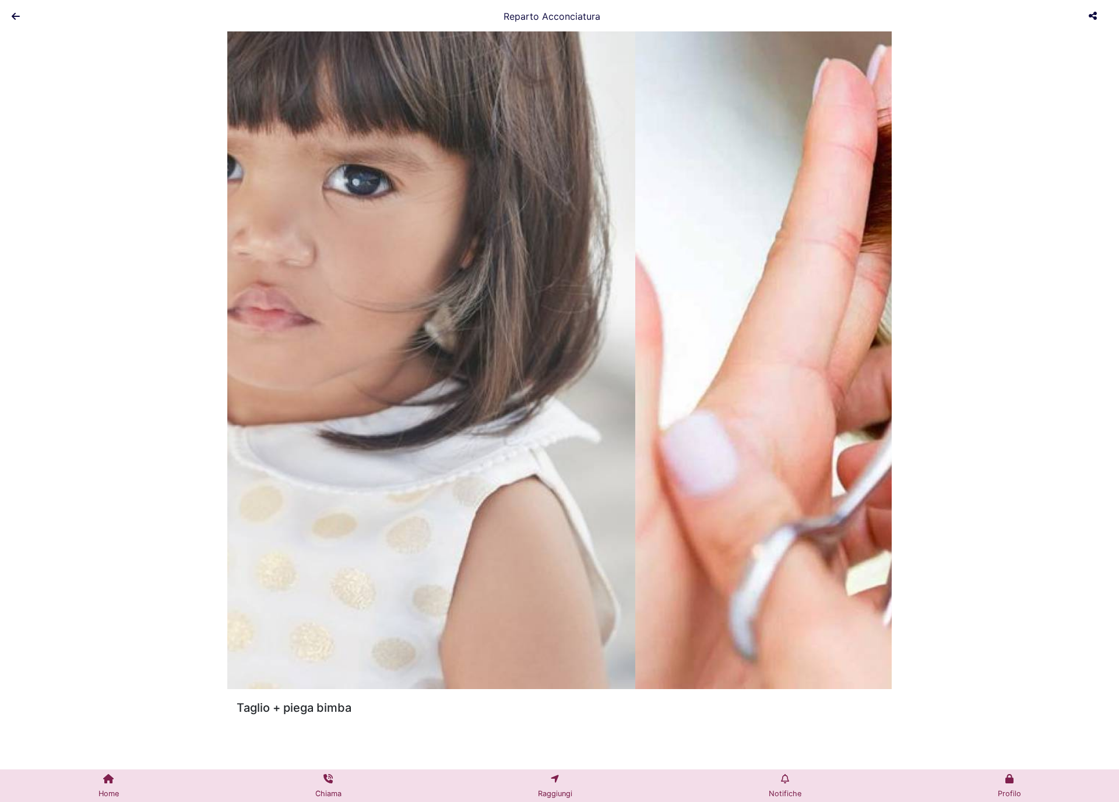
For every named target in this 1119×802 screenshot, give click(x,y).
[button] (277, 357)
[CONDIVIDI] (1094, 16)
